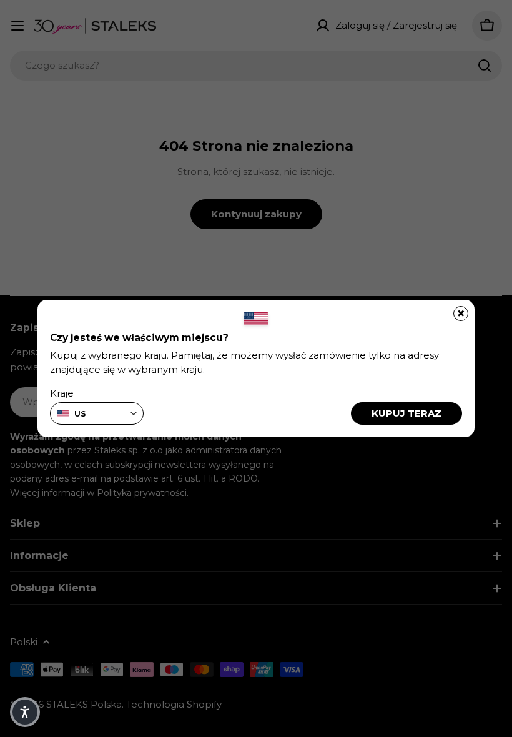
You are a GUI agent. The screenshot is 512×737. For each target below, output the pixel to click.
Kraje (62, 393)
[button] (25, 712)
